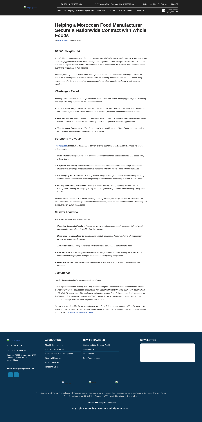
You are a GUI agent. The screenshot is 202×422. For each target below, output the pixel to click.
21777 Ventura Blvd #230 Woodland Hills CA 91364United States (21, 357)
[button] (85, 10)
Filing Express (61, 146)
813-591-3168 (20, 350)
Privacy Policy (109, 403)
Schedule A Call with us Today (80, 312)
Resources (101, 11)
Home (59, 11)
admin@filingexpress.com (23, 369)
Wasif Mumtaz (62, 40)
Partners (122, 11)
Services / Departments (85, 11)
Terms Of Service (94, 403)
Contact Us (140, 11)
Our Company (69, 11)
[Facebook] (10, 374)
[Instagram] (16, 374)
